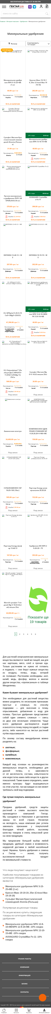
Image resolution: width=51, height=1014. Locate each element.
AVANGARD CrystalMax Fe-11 (38, 198)
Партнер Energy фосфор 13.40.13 (13, 547)
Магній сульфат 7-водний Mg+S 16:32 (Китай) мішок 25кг (13, 604)
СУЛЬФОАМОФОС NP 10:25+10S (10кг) (13, 489)
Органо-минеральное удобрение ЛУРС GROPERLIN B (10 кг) (13, 198)
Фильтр (13, 44)
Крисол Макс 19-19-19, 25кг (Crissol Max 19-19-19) (38, 82)
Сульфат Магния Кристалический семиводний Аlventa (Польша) (13, 141)
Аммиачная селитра (12, 431)
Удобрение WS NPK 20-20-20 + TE (38, 547)
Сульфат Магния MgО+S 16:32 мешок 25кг (38, 373)
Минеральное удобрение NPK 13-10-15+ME (38, 140)
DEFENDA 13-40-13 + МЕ (13, 256)
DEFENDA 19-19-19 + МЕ (38, 256)
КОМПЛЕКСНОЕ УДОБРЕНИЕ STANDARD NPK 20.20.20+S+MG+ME (38, 431)
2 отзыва (18, 445)
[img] (12, 63)
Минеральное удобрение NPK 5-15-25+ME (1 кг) (13, 82)
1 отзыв (44, 97)
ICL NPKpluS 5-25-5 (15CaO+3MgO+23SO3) (13, 314)
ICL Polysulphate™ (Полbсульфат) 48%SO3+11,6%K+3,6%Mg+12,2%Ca (13, 373)
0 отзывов (19, 97)
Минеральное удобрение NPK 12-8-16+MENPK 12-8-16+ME (38, 314)
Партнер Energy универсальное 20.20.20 (38, 489)
